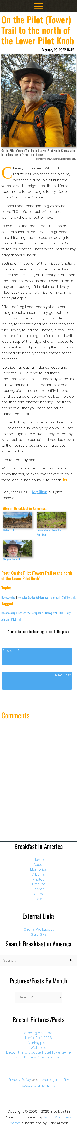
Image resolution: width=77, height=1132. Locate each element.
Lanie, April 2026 (38, 1037)
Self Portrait (69, 597)
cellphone (37, 613)
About (38, 864)
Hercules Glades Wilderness (33, 597)
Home (38, 859)
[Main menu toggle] (38, 6)
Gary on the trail (11, 559)
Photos (38, 879)
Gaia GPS (38, 934)
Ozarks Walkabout (39, 929)
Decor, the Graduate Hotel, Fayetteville (38, 1052)
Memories (38, 869)
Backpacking (8, 597)
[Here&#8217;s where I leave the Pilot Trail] (51, 520)
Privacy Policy (19, 1079)
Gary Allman (39, 491)
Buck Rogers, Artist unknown (38, 1057)
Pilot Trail (16, 619)
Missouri (55, 597)
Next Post (63, 675)
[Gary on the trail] (17, 548)
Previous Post (13, 650)
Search (38, 888)
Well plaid (38, 1047)
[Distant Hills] (17, 520)
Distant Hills (9, 530)
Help (38, 898)
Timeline (38, 884)
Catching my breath (39, 1032)
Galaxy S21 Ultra (54, 613)
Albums (38, 874)
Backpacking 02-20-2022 (15, 613)
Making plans (38, 1042)
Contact (39, 893)
